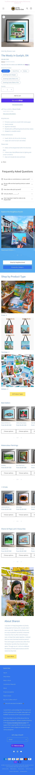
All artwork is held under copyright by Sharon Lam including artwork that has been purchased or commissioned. (18, 766)
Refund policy (13, 768)
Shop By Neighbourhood (17, 262)
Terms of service (29, 768)
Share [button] (4, 162)
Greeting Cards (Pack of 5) (10, 78)
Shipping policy (23, 771)
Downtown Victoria (7, 250)
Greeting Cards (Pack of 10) (11, 82)
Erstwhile (3, 465)
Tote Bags (4, 352)
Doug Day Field (4, 548)
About (5, 688)
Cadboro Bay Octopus (21, 422)
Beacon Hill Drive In (5, 422)
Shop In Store (7, 680)
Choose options (8, 431)
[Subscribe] (26, 740)
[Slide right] (21, 255)
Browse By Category (17, 267)
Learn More (10, 656)
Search (5, 672)
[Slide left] (14, 255)
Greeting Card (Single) (9, 75)
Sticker (25, 71)
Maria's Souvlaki (20, 548)
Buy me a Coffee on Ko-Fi (10, 699)
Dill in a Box (19, 507)
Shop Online (6, 676)
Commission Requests (9, 684)
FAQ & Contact (7, 696)
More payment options (17, 104)
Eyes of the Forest (20, 465)
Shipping (3, 61)
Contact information (14, 771)
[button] (3, 8)
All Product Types (17, 394)
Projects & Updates (8, 692)
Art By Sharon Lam (9, 765)
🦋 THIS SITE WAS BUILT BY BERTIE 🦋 (13, 703)
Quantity (3, 86)
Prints (3, 315)
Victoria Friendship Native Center (16, 722)
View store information (9, 113)
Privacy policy (21, 768)
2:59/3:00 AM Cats (5, 507)
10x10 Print (16, 71)
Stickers (3, 389)
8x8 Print (5, 71)
